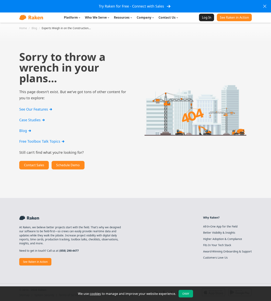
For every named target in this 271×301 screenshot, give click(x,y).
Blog (23, 130)
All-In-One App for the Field (220, 226)
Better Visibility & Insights (219, 232)
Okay (185, 293)
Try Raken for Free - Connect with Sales (131, 6)
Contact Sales (34, 165)
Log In (206, 17)
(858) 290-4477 (69, 250)
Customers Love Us (215, 257)
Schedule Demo (68, 165)
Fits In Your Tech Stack (217, 245)
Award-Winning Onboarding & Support (227, 251)
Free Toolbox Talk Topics (40, 141)
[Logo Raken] (31, 17)
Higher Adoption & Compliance (222, 239)
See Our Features (34, 109)
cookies (95, 293)
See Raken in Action (234, 17)
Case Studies (30, 120)
